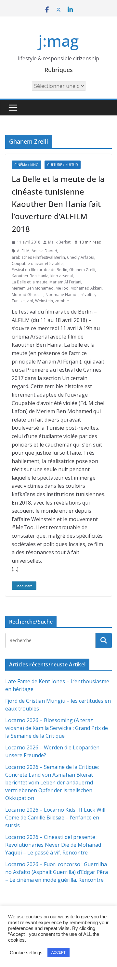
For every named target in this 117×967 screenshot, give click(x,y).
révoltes (88, 294)
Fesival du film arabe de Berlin (39, 269)
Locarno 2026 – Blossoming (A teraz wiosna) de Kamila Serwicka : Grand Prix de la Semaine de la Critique (56, 728)
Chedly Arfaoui (80, 257)
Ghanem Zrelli (82, 269)
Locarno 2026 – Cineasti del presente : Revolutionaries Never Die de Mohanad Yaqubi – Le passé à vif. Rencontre (53, 844)
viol (30, 301)
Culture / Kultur (62, 164)
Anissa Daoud (44, 251)
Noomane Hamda (62, 294)
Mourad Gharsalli (28, 294)
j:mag (58, 40)
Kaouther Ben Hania (30, 276)
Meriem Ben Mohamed (33, 288)
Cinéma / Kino (26, 164)
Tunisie (18, 301)
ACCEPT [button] (58, 952)
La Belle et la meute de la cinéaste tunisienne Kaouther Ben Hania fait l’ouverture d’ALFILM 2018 (58, 203)
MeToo (62, 288)
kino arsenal (61, 276)
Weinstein (44, 301)
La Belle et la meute (29, 282)
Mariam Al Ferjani (65, 282)
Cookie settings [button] (26, 952)
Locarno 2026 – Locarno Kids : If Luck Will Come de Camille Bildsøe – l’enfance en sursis (55, 817)
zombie (62, 301)
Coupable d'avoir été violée (37, 263)
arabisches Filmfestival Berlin (38, 257)
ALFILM (23, 251)
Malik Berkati (60, 242)
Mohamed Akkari (86, 288)
